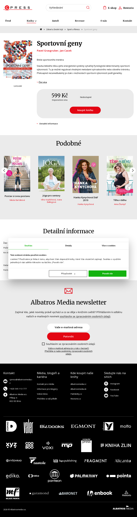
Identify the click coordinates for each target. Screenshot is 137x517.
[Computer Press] (86, 445)
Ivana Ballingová (54, 200)
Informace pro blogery (47, 389)
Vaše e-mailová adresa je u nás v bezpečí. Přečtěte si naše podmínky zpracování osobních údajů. (68, 351)
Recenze (80, 20)
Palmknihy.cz (76, 394)
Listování (18, 86)
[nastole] (37, 461)
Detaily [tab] (68, 245)
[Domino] (11, 426)
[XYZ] (11, 445)
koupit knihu (85, 110)
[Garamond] (39, 493)
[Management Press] (67, 445)
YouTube (114, 395)
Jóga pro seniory (51, 195)
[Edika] (12, 476)
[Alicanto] (123, 461)
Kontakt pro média (45, 384)
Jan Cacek (66, 50)
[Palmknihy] (83, 476)
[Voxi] (48, 445)
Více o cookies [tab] (108, 245)
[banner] (18, 8)
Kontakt (127, 20)
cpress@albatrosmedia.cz (20, 381)
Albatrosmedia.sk (78, 389)
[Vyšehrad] (13, 461)
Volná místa (42, 394)
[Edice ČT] (34, 476)
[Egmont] (83, 426)
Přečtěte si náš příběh (47, 398)
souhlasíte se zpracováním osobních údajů (85, 316)
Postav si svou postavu (17, 196)
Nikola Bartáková (17, 200)
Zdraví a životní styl (54, 29)
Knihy (30, 20)
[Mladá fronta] (12, 493)
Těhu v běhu (119, 200)
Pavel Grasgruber (47, 50)
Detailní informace (48, 123)
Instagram (115, 383)
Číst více (43, 82)
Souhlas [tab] (28, 245)
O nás (103, 20)
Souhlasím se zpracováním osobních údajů (70, 344)
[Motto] (126, 426)
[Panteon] (54, 476)
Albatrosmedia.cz (78, 384)
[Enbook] (100, 493)
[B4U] (65, 461)
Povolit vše (107, 273)
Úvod (8, 20)
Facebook (114, 389)
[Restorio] (127, 493)
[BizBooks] (52, 426)
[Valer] (28, 426)
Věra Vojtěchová (48, 199)
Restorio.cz (76, 398)
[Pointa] (119, 476)
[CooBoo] (29, 445)
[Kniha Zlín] (116, 445)
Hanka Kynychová (86, 204)
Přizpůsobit (66, 273)
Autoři (55, 20)
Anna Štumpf (120, 204)
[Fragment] (96, 461)
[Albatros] (108, 426)
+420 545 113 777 (18, 388)
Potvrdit (68, 336)
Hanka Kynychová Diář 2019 (85, 199)
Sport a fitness (73, 29)
